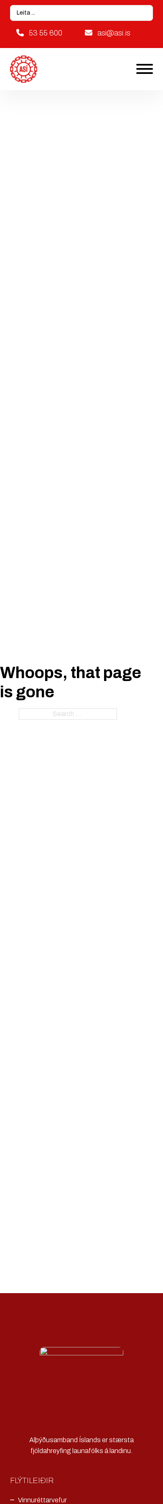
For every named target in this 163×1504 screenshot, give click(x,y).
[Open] (144, 69)
